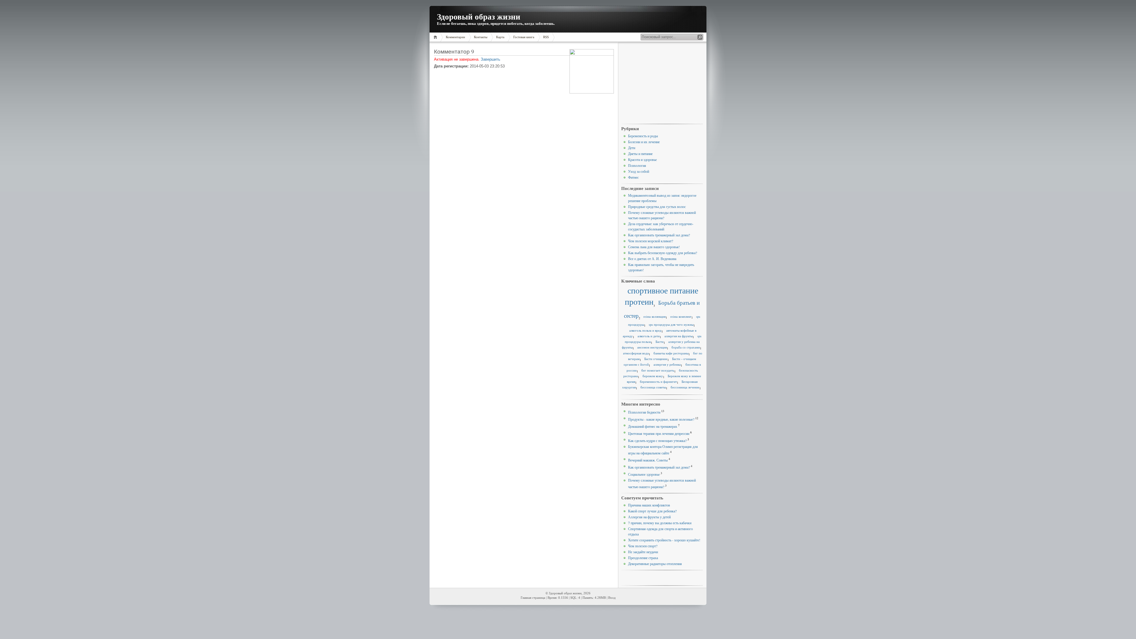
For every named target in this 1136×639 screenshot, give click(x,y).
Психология (637, 165)
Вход (612, 597)
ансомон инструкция (652, 347)
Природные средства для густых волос (657, 206)
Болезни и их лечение (644, 141)
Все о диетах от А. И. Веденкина (652, 258)
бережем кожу (653, 376)
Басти (660, 342)
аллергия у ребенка (667, 364)
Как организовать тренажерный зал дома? (659, 235)
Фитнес (633, 177)
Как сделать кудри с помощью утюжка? (657, 440)
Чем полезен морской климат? (650, 240)
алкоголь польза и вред (645, 330)
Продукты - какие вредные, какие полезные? (661, 419)
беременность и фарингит (658, 382)
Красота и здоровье (642, 159)
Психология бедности (644, 412)
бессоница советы (653, 387)
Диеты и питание (640, 153)
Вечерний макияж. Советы (648, 460)
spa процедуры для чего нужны (671, 324)
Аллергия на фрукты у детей (649, 516)
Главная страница (533, 597)
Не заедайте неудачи (643, 551)
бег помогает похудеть (657, 370)
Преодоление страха (643, 557)
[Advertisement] (662, 83)
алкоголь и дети (649, 336)
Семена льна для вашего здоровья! (654, 246)
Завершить (490, 59)
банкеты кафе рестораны (670, 353)
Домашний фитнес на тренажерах (652, 426)
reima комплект (680, 316)
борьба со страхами (686, 347)
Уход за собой (638, 171)
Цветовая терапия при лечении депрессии (658, 433)
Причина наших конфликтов (649, 505)
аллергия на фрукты (678, 336)
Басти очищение (655, 359)
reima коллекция (654, 316)
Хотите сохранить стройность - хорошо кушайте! (664, 540)
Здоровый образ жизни (478, 16)
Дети (631, 147)
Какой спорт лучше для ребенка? (652, 511)
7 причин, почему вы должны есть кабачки (659, 522)
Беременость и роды (643, 135)
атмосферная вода (636, 353)
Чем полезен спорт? (642, 545)
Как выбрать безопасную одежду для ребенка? (662, 252)
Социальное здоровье (644, 474)
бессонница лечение (685, 387)
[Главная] (436, 37)
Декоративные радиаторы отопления (655, 563)
